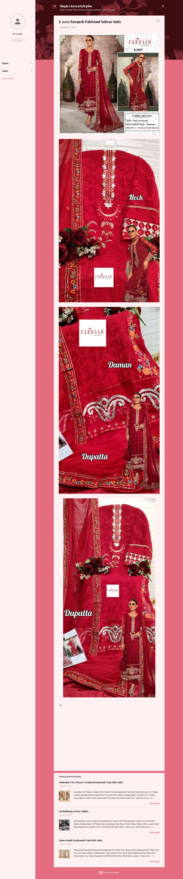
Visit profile (18, 40)
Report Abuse (8, 78)
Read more (155, 803)
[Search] (163, 7)
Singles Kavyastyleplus (76, 6)
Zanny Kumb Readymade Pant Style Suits (80, 840)
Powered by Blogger (110, 872)
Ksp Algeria (18, 34)
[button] (158, 21)
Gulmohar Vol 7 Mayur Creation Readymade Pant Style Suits (91, 782)
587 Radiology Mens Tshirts (74, 811)
